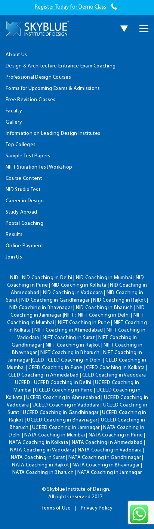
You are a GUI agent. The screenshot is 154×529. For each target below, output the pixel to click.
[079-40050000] (114, 7)
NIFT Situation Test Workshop (39, 167)
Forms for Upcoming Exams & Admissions (53, 88)
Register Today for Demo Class (70, 7)
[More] (143, 29)
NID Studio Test (23, 190)
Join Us (14, 257)
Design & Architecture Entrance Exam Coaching (61, 66)
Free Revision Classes (30, 100)
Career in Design (25, 201)
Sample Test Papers (28, 156)
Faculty (14, 111)
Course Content (24, 178)
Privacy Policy (97, 508)
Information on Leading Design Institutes (53, 133)
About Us (16, 55)
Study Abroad (21, 212)
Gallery (14, 122)
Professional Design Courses (38, 77)
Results (14, 235)
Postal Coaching (24, 223)
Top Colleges (21, 145)
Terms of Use (56, 508)
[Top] (135, 42)
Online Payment (24, 246)
